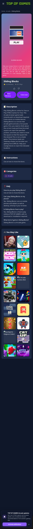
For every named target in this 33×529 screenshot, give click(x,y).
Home (3, 11)
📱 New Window (8, 95)
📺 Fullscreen (23, 95)
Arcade (8, 11)
